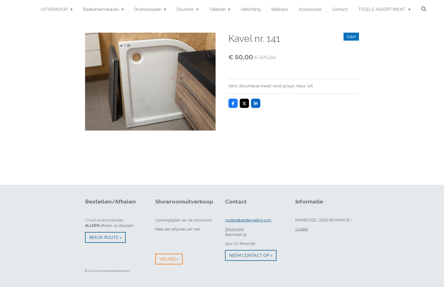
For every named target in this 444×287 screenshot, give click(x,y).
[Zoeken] (424, 9)
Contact (301, 229)
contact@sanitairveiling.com (248, 220)
